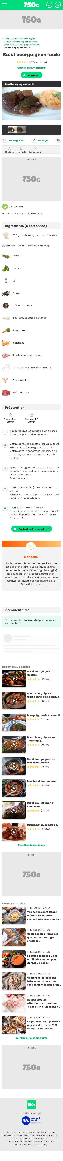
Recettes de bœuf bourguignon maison (21, 44)
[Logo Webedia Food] (31, 1120)
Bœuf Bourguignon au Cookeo (41, 673)
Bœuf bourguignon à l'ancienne (40, 804)
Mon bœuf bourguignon (42, 781)
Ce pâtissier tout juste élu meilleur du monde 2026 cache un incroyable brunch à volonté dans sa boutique (43, 1025)
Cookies (50, 1141)
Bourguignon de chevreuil (43, 715)
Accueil (5, 39)
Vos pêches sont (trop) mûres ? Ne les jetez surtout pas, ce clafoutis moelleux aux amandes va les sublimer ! (44, 915)
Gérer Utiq (42, 1144)
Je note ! (33, 75)
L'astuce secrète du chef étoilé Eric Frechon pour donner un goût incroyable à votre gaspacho (42, 959)
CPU (57, 1135)
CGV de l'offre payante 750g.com (30, 1138)
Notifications (48, 1132)
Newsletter (34, 1132)
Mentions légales (39, 1135)
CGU (51, 1135)
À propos (11, 1132)
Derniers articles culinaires (31, 1038)
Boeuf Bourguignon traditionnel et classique (43, 695)
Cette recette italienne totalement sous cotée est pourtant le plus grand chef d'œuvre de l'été (44, 981)
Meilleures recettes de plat (23, 39)
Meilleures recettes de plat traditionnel (21, 41)
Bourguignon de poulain (42, 825)
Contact (22, 1132)
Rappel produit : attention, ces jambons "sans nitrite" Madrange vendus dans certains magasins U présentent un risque (42, 1003)
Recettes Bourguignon (31, 845)
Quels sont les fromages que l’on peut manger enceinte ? (42, 937)
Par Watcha (16, 206)
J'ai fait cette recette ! (33, 529)
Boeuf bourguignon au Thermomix (41, 739)
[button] (40, 140)
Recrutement (23, 1135)
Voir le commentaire (31, 67)
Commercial (9, 1135)
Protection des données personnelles (26, 1141)
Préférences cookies (25, 1144)
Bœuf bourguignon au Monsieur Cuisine (41, 760)
